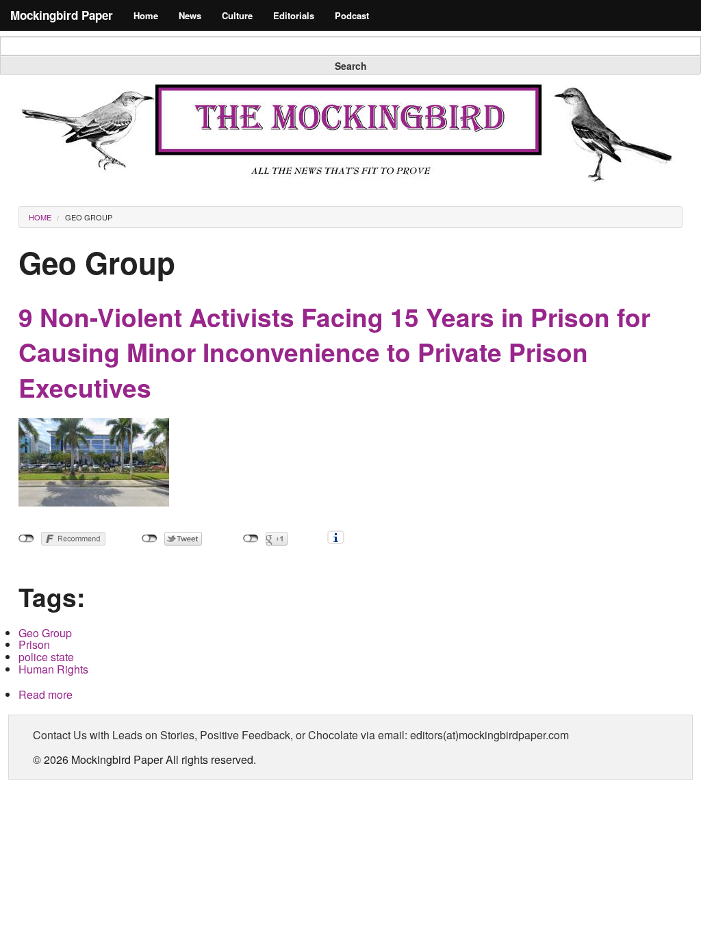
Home (145, 15)
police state (46, 657)
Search (351, 66)
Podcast (352, 15)
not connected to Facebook (26, 539)
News (190, 15)
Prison (34, 644)
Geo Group (88, 217)
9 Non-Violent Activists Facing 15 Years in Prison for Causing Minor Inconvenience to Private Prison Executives (334, 352)
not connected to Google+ (251, 539)
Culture (237, 15)
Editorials (293, 15)
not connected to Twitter (149, 539)
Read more (45, 694)
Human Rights (53, 669)
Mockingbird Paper (61, 15)
